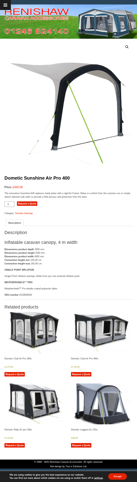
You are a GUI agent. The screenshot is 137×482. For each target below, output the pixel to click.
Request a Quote (27, 203)
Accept (117, 476)
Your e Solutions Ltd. (76, 466)
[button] (127, 47)
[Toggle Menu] (5, 5)
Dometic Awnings (24, 213)
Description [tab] (14, 223)
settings (98, 478)
